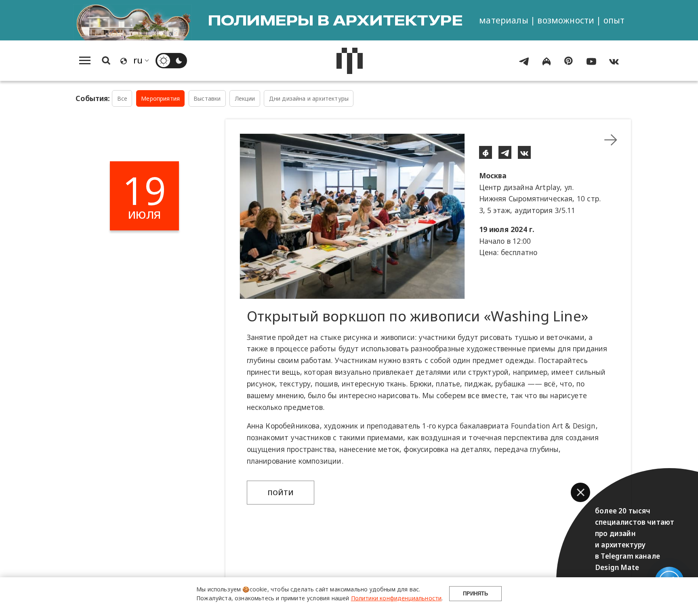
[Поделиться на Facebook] (485, 152)
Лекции (245, 98)
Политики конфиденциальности (396, 598)
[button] (580, 492)
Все (122, 98)
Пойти (280, 492)
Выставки (207, 98)
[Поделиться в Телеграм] (504, 152)
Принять (475, 594)
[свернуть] (610, 140)
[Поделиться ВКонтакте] (524, 152)
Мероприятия (160, 98)
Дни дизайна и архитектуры (309, 98)
